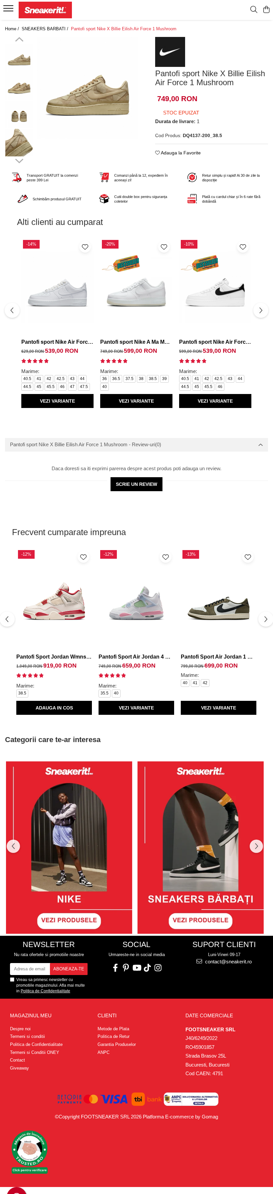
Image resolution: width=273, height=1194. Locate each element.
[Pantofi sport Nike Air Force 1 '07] (57, 287)
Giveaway (19, 1068)
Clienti (107, 1015)
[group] (87, 88)
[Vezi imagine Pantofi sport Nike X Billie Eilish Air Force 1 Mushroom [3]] (19, 142)
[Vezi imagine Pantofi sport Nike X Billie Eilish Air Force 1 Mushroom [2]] (19, 114)
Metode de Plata (113, 1028)
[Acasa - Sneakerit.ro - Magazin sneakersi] (45, 10)
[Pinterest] (126, 968)
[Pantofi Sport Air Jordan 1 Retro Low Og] (218, 599)
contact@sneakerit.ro (228, 961)
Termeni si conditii (27, 1036)
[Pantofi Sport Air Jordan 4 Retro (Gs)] (136, 599)
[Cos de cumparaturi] (266, 10)
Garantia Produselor (117, 1044)
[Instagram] (158, 968)
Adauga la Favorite (180, 152)
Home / (12, 28)
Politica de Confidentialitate (45, 991)
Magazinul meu (31, 1015)
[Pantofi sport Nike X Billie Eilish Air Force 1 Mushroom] (87, 88)
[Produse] (9, 10)
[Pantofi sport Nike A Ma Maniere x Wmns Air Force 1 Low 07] (136, 287)
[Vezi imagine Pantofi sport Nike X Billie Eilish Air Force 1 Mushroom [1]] (19, 86)
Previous (19, 40)
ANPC (104, 1052)
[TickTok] (147, 968)
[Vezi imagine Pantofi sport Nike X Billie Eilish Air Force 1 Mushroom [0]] (19, 58)
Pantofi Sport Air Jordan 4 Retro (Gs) (136, 657)
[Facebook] (115, 968)
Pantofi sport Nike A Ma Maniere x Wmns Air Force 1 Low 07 (136, 342)
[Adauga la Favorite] (85, 247)
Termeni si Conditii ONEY (34, 1052)
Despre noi (20, 1028)
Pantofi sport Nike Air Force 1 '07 (57, 342)
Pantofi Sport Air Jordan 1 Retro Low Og (218, 657)
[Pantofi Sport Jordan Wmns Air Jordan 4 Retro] (54, 599)
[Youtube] (136, 968)
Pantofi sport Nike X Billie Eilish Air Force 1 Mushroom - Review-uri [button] (85, 444)
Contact (17, 1060)
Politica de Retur (114, 1036)
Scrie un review (136, 484)
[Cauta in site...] (253, 10)
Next (19, 160)
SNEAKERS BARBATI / (46, 28)
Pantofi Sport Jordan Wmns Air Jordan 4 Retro (54, 657)
